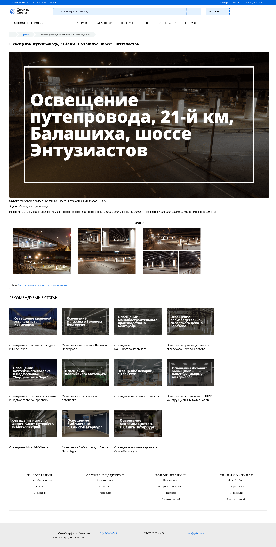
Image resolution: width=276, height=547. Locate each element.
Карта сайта (105, 493)
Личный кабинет (236, 480)
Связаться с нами (105, 480)
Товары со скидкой (171, 499)
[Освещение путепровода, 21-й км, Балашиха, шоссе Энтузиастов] (42, 251)
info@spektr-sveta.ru (229, 2)
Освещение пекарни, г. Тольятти (136, 396)
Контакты (192, 23)
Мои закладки (236, 493)
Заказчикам (104, 23)
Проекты (127, 23)
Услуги (82, 23)
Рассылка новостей (236, 499)
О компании (167, 23)
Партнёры (171, 493)
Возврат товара (105, 486)
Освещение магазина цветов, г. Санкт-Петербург (136, 449)
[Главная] (11, 34)
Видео (146, 23)
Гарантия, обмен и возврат (40, 480)
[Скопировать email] (241, 2)
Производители (170, 480)
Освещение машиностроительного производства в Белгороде (132, 349)
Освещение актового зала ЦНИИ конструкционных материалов (189, 398)
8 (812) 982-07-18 (108, 533)
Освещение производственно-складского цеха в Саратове (188, 347)
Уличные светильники (54, 284)
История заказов (236, 486)
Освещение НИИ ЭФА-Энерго (29, 447)
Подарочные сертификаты (170, 486)
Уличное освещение (29, 284)
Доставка (39, 486)
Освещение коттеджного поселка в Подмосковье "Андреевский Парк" (32, 400)
